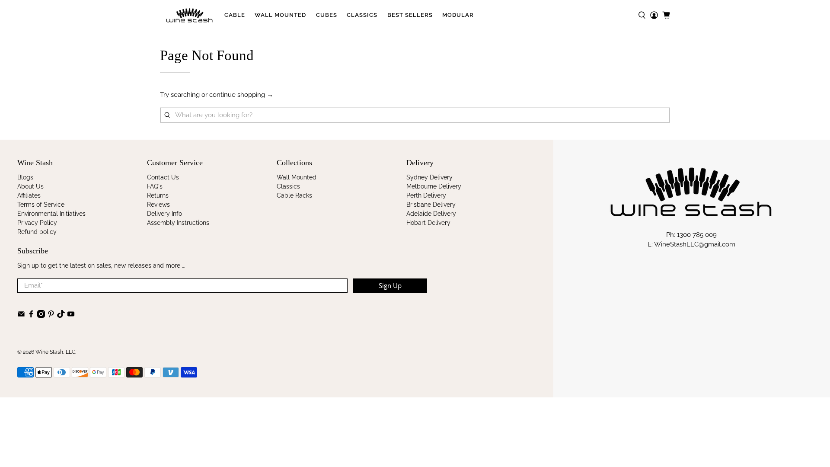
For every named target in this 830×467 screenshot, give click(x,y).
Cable (234, 15)
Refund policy (37, 231)
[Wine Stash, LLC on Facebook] (31, 315)
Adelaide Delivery (431, 213)
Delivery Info (164, 213)
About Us (30, 186)
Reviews (158, 204)
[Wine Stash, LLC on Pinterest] (51, 315)
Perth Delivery (426, 195)
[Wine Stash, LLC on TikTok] (61, 315)
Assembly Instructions (178, 222)
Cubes (326, 15)
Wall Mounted (280, 15)
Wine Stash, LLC (55, 352)
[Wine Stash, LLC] (189, 15)
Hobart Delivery (428, 222)
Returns (158, 195)
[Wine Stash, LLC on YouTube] (71, 315)
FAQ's (155, 186)
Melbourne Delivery (433, 186)
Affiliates (29, 195)
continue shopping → (241, 95)
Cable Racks (294, 195)
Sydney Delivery (429, 177)
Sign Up (390, 285)
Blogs (25, 177)
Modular (458, 15)
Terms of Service (40, 204)
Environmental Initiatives (51, 213)
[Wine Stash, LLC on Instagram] (41, 315)
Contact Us (163, 177)
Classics (362, 15)
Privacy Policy (37, 222)
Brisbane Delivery (431, 204)
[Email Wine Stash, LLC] (21, 315)
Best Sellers (410, 15)
